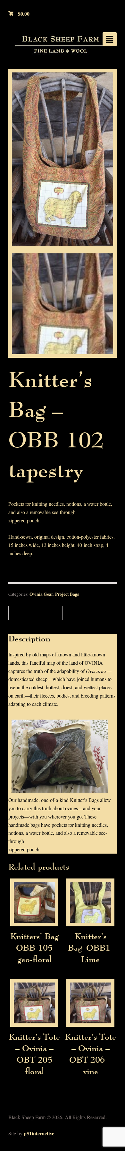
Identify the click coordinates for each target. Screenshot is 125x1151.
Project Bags (67, 594)
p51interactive (39, 1133)
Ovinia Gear (41, 594)
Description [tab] (34, 613)
